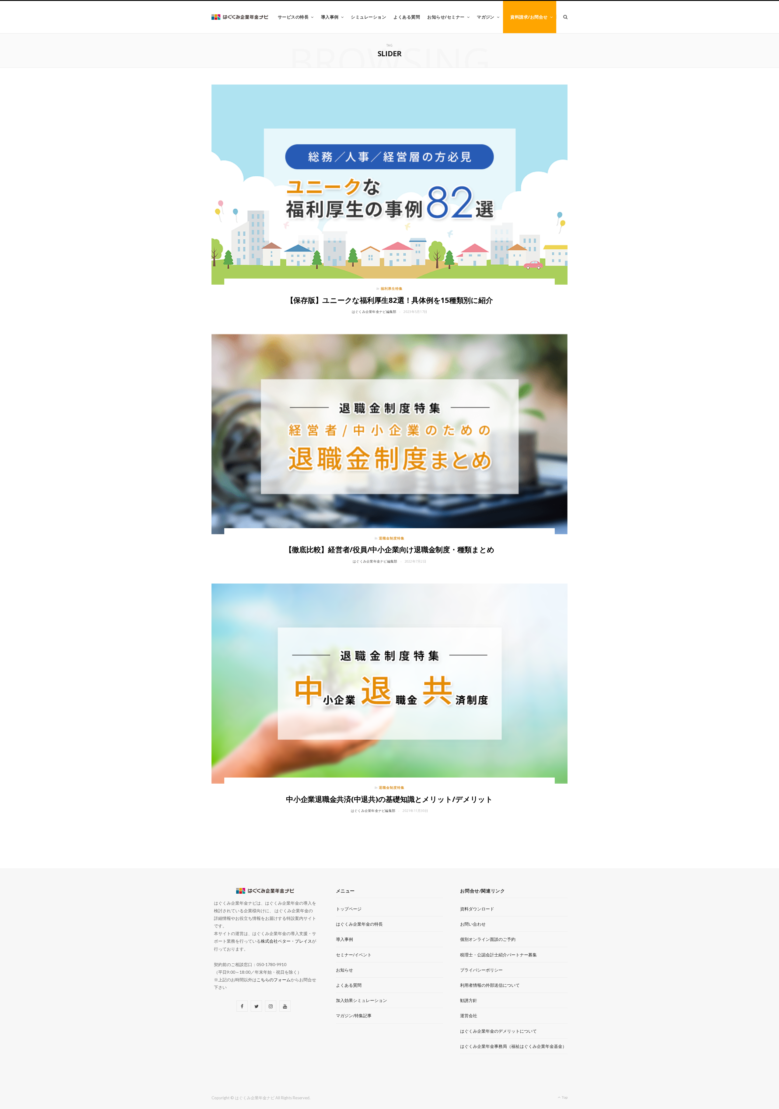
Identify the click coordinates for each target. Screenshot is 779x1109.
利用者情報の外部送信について (490, 985)
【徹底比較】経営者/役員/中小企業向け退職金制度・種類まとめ (389, 549)
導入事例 (330, 17)
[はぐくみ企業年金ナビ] (239, 17)
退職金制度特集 (391, 538)
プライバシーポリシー (481, 969)
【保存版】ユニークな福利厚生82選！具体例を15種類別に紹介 (389, 300)
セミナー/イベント (354, 954)
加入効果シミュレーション (361, 1000)
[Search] (562, 17)
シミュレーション (368, 17)
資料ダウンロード (477, 908)
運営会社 (468, 1015)
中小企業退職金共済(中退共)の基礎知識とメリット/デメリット (389, 799)
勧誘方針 (468, 1000)
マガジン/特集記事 (354, 1015)
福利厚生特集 (392, 288)
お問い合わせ (473, 924)
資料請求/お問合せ (528, 17)
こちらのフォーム (274, 979)
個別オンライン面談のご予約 (487, 939)
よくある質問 (406, 17)
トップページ (349, 908)
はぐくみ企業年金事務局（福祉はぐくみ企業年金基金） (513, 1046)
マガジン (485, 17)
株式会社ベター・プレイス (286, 941)
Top (564, 1097)
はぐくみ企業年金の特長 (359, 924)
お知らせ (344, 969)
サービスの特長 (293, 17)
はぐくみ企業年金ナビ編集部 (374, 311)
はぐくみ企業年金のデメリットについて (498, 1031)
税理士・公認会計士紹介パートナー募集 (498, 954)
